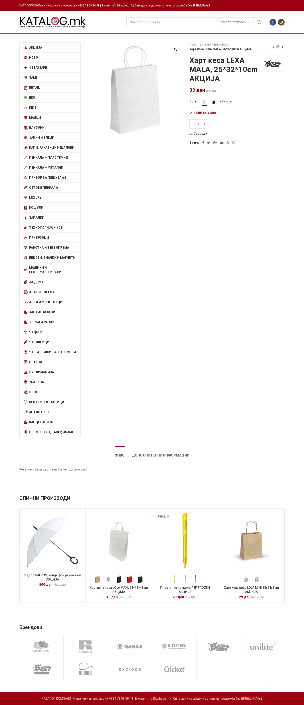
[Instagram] (281, 22)
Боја (192, 101)
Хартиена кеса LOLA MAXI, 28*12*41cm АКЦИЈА (119, 589)
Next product (282, 47)
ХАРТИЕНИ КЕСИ (216, 44)
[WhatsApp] (234, 143)
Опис (120, 455)
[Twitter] (209, 143)
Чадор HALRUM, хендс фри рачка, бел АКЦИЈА (52, 577)
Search (259, 22)
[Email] (222, 143)
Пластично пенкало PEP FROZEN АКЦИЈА (185, 589)
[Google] (215, 143)
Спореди (200, 133)
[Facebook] (273, 22)
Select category (233, 22)
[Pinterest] (228, 143)
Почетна (195, 44)
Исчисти (227, 101)
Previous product (273, 47)
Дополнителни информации (160, 455)
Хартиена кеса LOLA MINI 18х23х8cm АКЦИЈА (251, 589)
